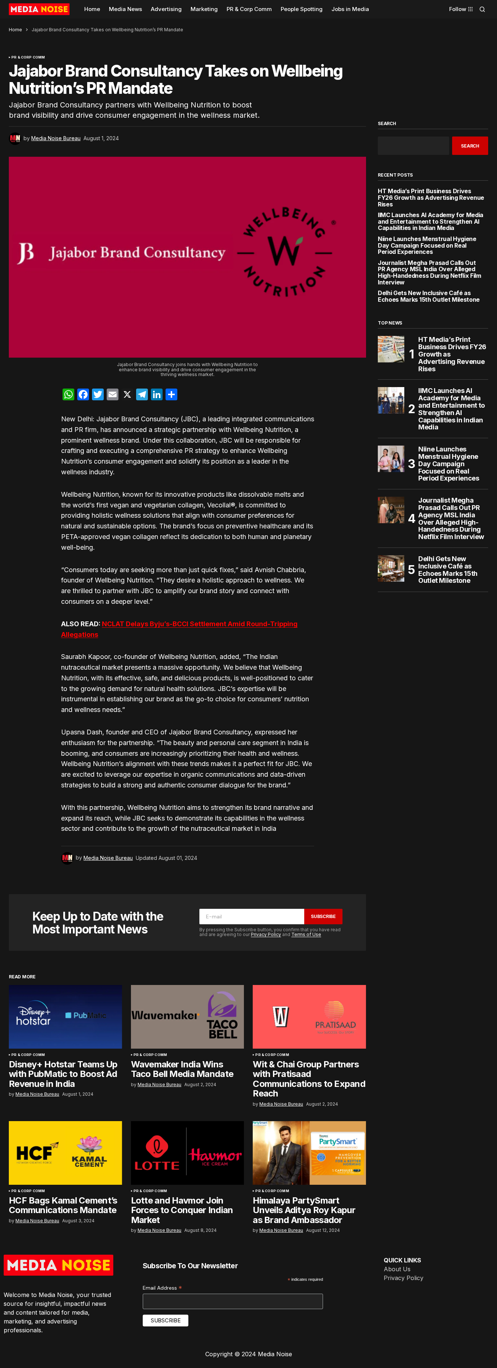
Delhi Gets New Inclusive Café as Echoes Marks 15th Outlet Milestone (429, 296)
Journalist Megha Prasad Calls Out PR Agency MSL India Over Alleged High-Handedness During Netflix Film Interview (429, 273)
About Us (397, 1269)
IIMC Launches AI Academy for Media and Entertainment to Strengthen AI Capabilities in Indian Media (430, 221)
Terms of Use (306, 934)
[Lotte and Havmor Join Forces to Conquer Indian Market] (187, 1153)
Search (387, 123)
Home (15, 29)
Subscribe (323, 916)
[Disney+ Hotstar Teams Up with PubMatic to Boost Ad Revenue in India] (65, 1017)
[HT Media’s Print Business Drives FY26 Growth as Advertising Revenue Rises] (391, 349)
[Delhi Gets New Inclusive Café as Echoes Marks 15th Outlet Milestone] (391, 568)
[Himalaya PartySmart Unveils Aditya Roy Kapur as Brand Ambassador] (309, 1153)
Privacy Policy (266, 934)
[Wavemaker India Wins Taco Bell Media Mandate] (187, 1017)
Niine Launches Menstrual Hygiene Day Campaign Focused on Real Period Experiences (427, 245)
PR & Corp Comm (28, 57)
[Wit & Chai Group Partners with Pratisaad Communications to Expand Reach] (309, 1017)
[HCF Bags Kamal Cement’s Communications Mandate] (65, 1153)
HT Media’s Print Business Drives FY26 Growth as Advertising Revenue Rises (431, 198)
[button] (482, 9)
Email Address (162, 1288)
